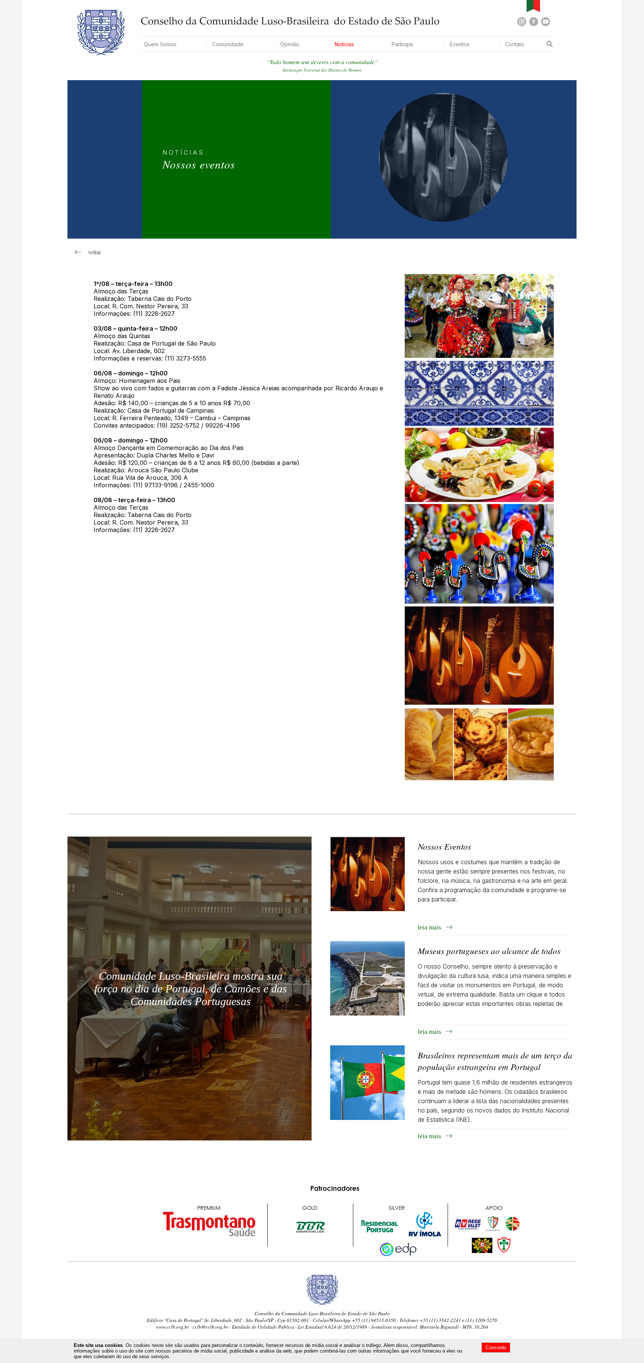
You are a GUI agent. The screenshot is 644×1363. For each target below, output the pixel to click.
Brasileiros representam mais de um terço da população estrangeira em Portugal (495, 1060)
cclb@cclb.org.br (210, 1326)
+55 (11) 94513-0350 (374, 1320)
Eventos (460, 44)
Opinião (289, 44)
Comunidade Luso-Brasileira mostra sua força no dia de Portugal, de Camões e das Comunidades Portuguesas (190, 988)
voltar (91, 252)
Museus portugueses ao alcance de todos (489, 950)
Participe (402, 44)
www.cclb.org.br (172, 1326)
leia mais (432, 927)
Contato (514, 44)
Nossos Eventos (444, 846)
